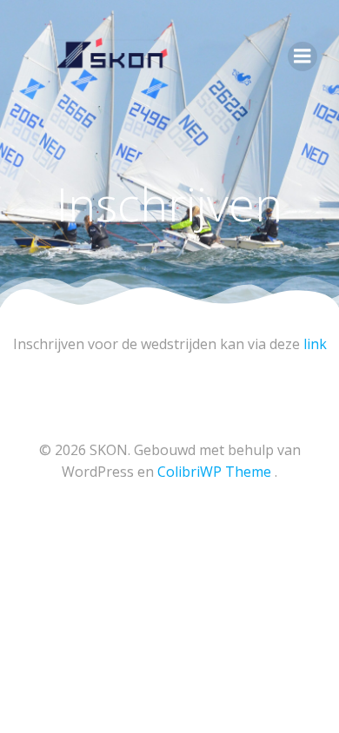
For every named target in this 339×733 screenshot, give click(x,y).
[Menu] (302, 56)
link (315, 343)
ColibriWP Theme (214, 471)
